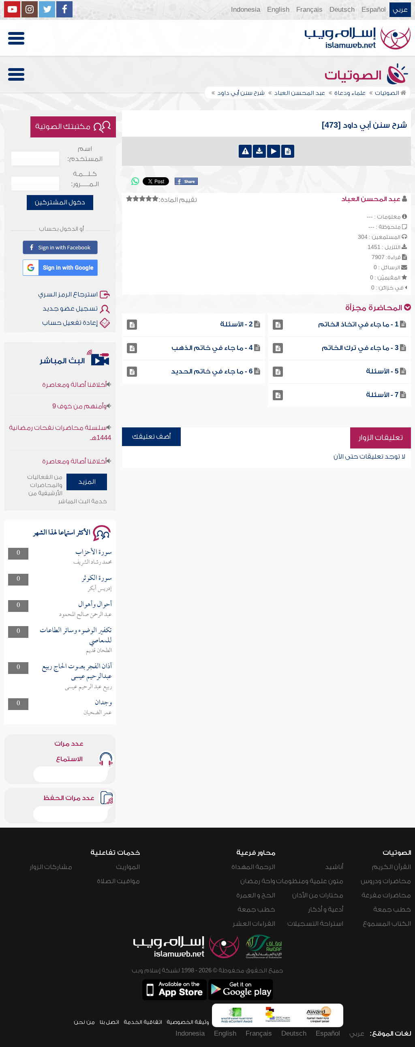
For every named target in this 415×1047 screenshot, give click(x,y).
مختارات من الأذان (317, 895)
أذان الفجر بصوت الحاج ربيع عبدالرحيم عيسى (77, 671)
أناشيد (334, 867)
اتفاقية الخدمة (143, 1022)
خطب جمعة (392, 909)
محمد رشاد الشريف (92, 562)
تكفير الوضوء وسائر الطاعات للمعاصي (76, 635)
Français (309, 9)
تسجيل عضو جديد (70, 308)
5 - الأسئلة (382, 371)
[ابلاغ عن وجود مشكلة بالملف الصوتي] (245, 151)
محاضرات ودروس (386, 881)
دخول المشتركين (60, 202)
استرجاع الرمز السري (68, 294)
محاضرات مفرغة (386, 895)
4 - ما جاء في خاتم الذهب (211, 348)
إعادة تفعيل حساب (70, 322)
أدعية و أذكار (325, 909)
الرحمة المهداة (253, 867)
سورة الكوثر (96, 578)
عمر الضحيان (97, 712)
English (278, 9)
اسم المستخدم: (85, 154)
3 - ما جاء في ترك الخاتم (360, 348)
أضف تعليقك (151, 436)
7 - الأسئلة (382, 395)
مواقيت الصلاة (118, 881)
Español (374, 9)
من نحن (84, 1022)
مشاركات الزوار (51, 867)
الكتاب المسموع (387, 923)
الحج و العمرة (255, 895)
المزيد (87, 481)
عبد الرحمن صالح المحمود (85, 614)
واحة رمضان (257, 881)
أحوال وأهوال (95, 605)
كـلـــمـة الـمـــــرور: (85, 179)
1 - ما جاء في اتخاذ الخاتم (358, 324)
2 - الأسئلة (236, 324)
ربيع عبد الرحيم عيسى (88, 686)
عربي (400, 9)
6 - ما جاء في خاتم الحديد (211, 371)
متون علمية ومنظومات (309, 881)
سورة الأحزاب (93, 552)
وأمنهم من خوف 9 (79, 395)
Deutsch (342, 9)
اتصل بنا (109, 1022)
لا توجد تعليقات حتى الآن (369, 456)
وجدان (103, 703)
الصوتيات (355, 75)
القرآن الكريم (391, 867)
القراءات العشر (254, 923)
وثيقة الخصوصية (188, 1022)
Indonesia (245, 9)
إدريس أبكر (100, 588)
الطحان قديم (99, 650)
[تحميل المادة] (259, 151)
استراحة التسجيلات (315, 923)
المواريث (128, 867)
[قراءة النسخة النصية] (287, 151)
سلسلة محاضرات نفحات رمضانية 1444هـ (60, 422)
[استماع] (273, 151)
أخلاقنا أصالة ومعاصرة (74, 374)
